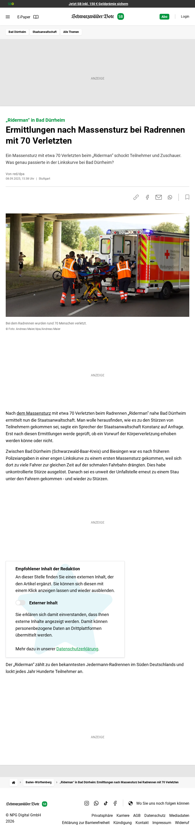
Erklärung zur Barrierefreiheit (86, 822)
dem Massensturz (34, 413)
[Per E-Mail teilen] (158, 197)
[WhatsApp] (96, 803)
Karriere (123, 815)
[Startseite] (14, 782)
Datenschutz (155, 815)
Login (185, 16)
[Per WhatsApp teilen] (170, 197)
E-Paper (23, 17)
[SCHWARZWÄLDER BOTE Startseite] (97, 16)
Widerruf (182, 822)
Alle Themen (71, 32)
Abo (164, 17)
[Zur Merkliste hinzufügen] (186, 197)
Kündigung (122, 822)
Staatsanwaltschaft (45, 32)
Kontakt (142, 822)
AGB (137, 815)
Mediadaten (179, 815)
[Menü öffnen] (8, 17)
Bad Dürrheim (17, 32)
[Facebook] (115, 803)
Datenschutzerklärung (77, 648)
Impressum (161, 822)
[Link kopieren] (136, 197)
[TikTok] (106, 803)
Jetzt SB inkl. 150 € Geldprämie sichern (98, 4)
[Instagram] (87, 803)
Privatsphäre (102, 815)
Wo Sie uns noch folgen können (162, 803)
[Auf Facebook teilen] (147, 197)
